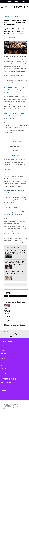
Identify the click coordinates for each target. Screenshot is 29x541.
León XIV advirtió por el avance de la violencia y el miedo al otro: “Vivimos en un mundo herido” (15, 262)
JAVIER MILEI (4, 385)
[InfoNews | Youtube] (21, 7)
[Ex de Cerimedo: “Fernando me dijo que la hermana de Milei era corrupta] (7, 307)
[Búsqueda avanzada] (27, 7)
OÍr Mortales (4, 365)
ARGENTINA (4, 393)
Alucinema (3, 363)
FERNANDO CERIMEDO (6, 382)
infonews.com (4, 403)
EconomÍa (22, 1)
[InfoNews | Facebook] (15, 7)
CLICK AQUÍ (15, 155)
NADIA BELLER (4, 390)
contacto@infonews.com (9, 406)
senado (12, 296)
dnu (6, 296)
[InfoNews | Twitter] (17, 7)
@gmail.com (15, 404)
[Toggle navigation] (1, 7)
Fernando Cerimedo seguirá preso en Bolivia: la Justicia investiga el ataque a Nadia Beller (15, 252)
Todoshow (3, 373)
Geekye (3, 371)
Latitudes (3, 358)
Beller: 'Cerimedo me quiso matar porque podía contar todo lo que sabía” (15, 273)
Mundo (2, 355)
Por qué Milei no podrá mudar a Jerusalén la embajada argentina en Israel (15, 90)
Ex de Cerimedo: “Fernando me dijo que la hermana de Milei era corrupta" (7, 315)
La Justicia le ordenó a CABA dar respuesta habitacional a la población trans (14, 116)
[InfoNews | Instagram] (19, 7)
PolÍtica (9, 1)
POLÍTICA (7, 16)
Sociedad (16, 1)
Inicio (4, 1)
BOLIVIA (3, 388)
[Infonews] (5, 331)
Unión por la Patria (20, 296)
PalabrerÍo (3, 368)
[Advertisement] (14, 476)
